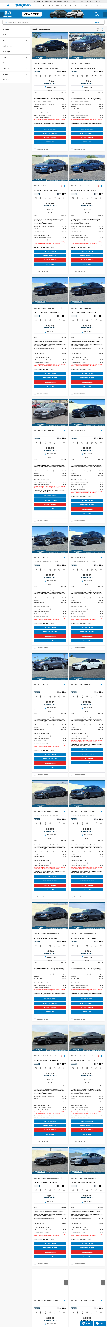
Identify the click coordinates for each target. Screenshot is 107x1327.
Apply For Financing (50, 133)
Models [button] (72, 5)
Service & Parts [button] (85, 5)
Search (97, 22)
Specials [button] (77, 5)
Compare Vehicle (42, 149)
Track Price (51, 87)
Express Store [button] (64, 5)
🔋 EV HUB (56, 5)
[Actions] (64, 63)
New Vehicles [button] (41, 5)
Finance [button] (93, 5)
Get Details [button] (50, 142)
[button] (66, 46)
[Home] (35, 5)
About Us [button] (99, 5)
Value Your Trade (50, 138)
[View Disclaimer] (64, 76)
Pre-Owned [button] (50, 5)
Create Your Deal (50, 129)
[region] (50, 109)
